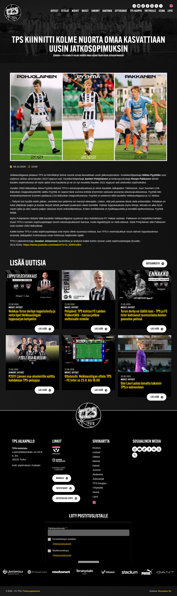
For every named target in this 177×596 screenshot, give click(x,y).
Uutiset (54, 11)
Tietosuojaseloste (31, 591)
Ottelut (65, 11)
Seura (162, 11)
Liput (170, 11)
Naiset (85, 11)
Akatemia (107, 11)
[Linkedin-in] (152, 6)
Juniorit (95, 11)
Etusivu (56, 55)
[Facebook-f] (147, 6)
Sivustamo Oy (164, 591)
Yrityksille (150, 11)
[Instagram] (134, 6)
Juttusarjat (121, 11)
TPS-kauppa (136, 11)
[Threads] (156, 6)
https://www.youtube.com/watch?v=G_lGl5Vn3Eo (52, 244)
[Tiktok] (143, 6)
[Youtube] (138, 6)
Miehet (75, 11)
